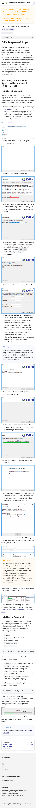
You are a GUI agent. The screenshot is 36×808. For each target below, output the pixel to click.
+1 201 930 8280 (18, 795)
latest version (8, 21)
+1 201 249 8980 (12, 793)
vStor (3, 764)
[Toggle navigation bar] (2, 2)
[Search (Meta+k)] (33, 2)
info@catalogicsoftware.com (16, 791)
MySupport (8, 109)
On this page (7, 37)
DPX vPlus (4, 770)
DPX (2, 761)
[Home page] (3, 26)
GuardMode (5, 767)
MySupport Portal (7, 780)
